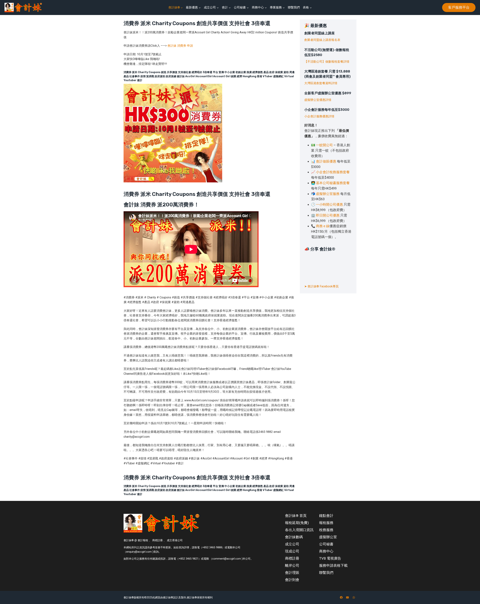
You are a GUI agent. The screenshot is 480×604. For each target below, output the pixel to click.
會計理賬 (292, 572)
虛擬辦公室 (328, 537)
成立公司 (292, 544)
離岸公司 (292, 565)
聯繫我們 (294, 7)
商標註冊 (292, 558)
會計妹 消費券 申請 (180, 45)
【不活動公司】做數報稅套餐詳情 (326, 61)
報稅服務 (326, 523)
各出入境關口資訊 (299, 530)
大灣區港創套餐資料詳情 (320, 83)
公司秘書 (326, 544)
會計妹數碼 (294, 537)
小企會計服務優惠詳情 (319, 116)
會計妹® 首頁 (296, 515)
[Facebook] (341, 597)
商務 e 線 (322, 226)
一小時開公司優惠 (329, 204)
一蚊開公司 (324, 145)
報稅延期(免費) (297, 523)
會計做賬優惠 (326, 161)
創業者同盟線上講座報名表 (322, 40)
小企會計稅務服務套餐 (333, 172)
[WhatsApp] (353, 597)
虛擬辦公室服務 (328, 194)
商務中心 (326, 551)
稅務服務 (326, 530)
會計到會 (292, 580)
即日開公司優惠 (328, 215)
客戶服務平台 (459, 7)
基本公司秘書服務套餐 (333, 183)
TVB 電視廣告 (330, 558)
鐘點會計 (326, 515)
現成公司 (292, 551)
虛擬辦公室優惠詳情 (317, 100)
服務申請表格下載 (333, 565)
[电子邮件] (347, 597)
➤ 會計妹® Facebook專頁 (321, 286)
